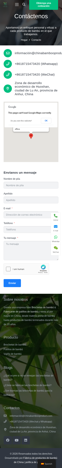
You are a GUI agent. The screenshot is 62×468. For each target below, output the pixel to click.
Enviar (12, 283)
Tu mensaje (10, 238)
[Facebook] (8, 440)
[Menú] (17, 4)
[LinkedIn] (26, 440)
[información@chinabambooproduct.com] (9, 53)
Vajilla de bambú (13, 354)
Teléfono (8, 223)
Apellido (8, 193)
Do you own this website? (21, 121)
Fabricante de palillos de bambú (21, 311)
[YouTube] (16, 440)
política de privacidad (36, 462)
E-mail (7, 208)
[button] (24, 4)
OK (46, 120)
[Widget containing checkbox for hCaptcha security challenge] (26, 269)
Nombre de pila (12, 179)
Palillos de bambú (13, 349)
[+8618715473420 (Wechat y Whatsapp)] (7, 422)
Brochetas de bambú (43, 307)
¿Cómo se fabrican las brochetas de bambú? (27, 385)
